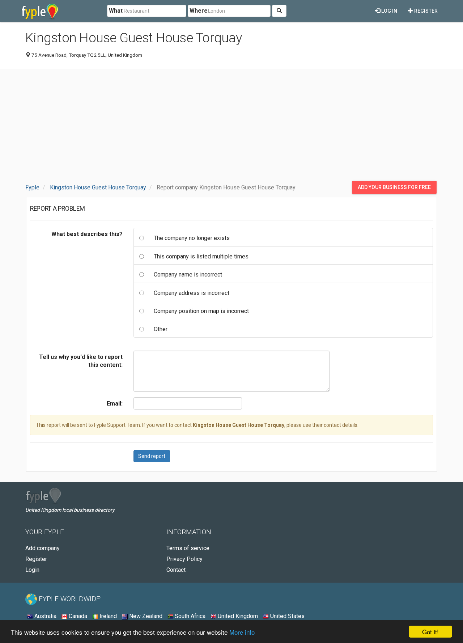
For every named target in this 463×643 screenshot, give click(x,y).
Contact (176, 569)
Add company (42, 548)
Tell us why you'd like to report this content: (81, 360)
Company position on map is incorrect (201, 311)
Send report (151, 456)
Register (425, 11)
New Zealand (145, 616)
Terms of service (187, 548)
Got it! (430, 631)
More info (242, 631)
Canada (77, 616)
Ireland (107, 616)
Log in (388, 11)
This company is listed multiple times (201, 256)
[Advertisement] (231, 124)
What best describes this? (87, 234)
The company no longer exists (192, 238)
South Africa (189, 616)
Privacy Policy (184, 559)
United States (287, 616)
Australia (44, 616)
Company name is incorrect (188, 274)
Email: (115, 403)
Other (160, 329)
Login (32, 569)
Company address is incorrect (191, 293)
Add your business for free (394, 187)
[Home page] (40, 11)
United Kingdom (237, 616)
